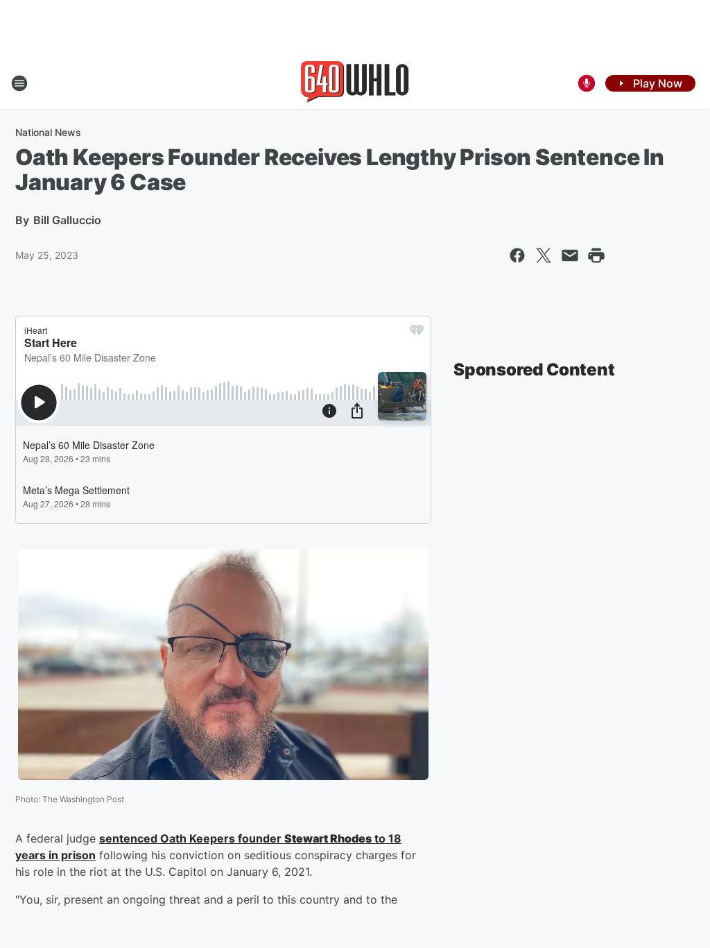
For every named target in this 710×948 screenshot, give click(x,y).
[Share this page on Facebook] (517, 255)
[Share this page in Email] (570, 255)
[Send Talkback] (586, 83)
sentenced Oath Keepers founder (191, 838)
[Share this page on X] (543, 255)
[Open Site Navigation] (19, 83)
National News (48, 132)
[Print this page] (596, 255)
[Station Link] (355, 83)
